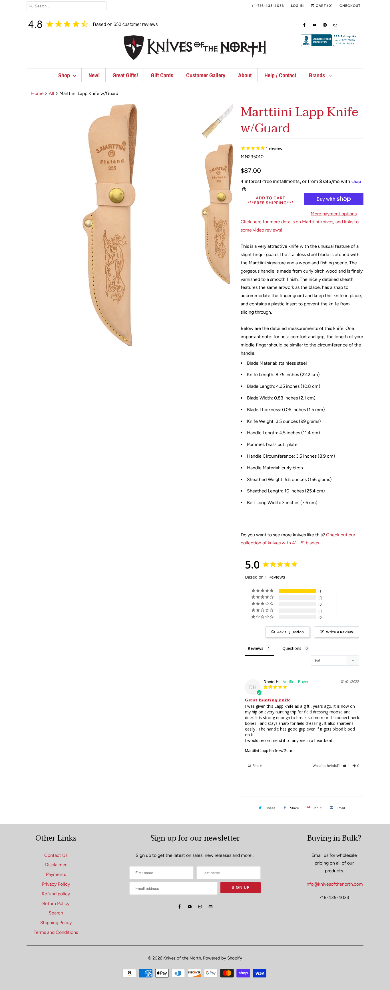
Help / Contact (280, 75)
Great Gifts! (125, 75)
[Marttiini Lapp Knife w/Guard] (110, 225)
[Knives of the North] (195, 48)
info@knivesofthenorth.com (334, 884)
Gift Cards (162, 75)
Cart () (324, 6)
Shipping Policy (56, 922)
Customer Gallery (205, 75)
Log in (297, 6)
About (245, 75)
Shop (64, 75)
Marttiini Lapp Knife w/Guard (270, 750)
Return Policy (55, 903)
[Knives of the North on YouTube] (314, 25)
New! (94, 75)
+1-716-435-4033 (268, 6)
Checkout (350, 6)
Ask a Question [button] (290, 631)
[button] (346, 765)
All (51, 93)
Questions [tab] (291, 648)
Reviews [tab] (255, 648)
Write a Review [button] (339, 631)
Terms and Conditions (56, 932)
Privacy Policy (56, 884)
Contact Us (55, 855)
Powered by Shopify (222, 958)
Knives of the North (182, 958)
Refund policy (56, 893)
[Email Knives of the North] (335, 25)
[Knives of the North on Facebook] (304, 25)
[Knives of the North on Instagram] (325, 25)
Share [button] (257, 765)
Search (56, 913)
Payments (56, 874)
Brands (317, 75)
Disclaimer (56, 864)
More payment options (334, 213)
